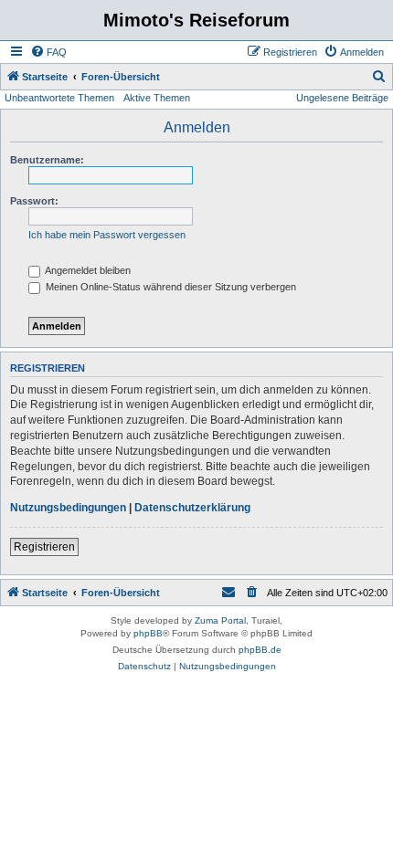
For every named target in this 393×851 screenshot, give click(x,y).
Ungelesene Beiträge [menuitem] (342, 97)
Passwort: (34, 200)
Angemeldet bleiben (87, 270)
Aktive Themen (156, 97)
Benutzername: (47, 159)
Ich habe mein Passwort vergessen (107, 234)
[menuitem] (48, 52)
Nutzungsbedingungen (68, 507)
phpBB (148, 633)
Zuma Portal (220, 620)
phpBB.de (260, 650)
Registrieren (44, 547)
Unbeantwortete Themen (59, 97)
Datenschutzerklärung (192, 507)
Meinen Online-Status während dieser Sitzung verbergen (169, 286)
